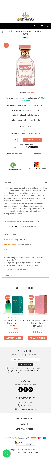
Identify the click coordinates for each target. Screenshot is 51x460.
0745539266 (27, 405)
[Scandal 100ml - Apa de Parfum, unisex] (13, 304)
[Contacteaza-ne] (35, 25)
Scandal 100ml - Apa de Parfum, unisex (13, 321)
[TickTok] (25, 389)
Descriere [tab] (7, 182)
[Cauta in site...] (48, 25)
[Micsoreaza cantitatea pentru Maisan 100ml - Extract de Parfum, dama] (11, 140)
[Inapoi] (2, 32)
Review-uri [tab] (9, 275)
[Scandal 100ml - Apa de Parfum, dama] (37, 304)
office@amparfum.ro (27, 409)
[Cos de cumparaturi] (42, 25)
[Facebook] (20, 389)
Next (47, 68)
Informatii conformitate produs (16, 269)
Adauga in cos (32, 139)
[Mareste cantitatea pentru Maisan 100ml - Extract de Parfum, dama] (19, 140)
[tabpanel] (25, 65)
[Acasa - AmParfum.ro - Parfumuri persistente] (25, 16)
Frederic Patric (13, 318)
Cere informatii (35, 153)
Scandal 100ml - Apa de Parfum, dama (37, 321)
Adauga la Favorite (15, 153)
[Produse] (3, 26)
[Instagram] (30, 389)
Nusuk (25, 37)
